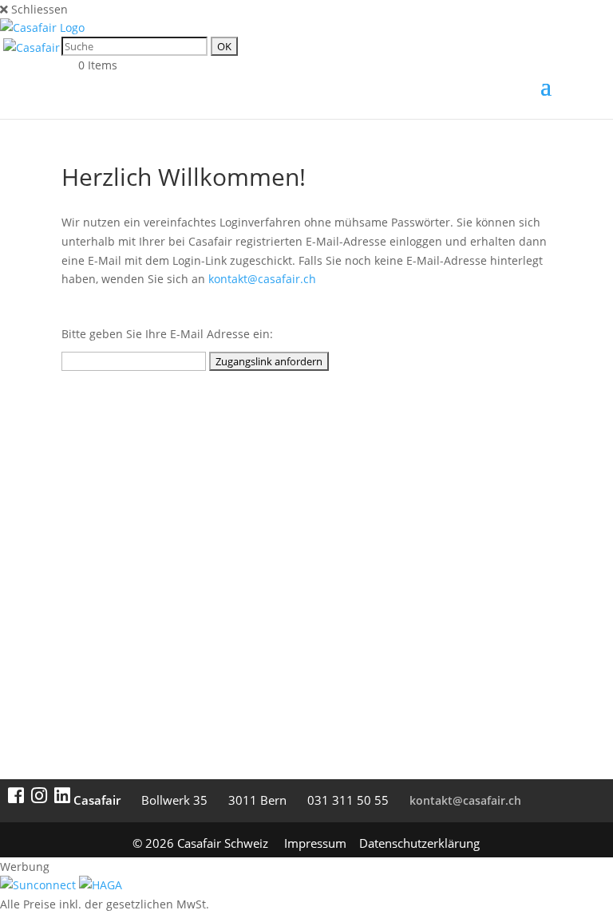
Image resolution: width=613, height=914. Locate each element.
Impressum (315, 843)
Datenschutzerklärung (419, 843)
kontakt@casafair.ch (262, 278)
